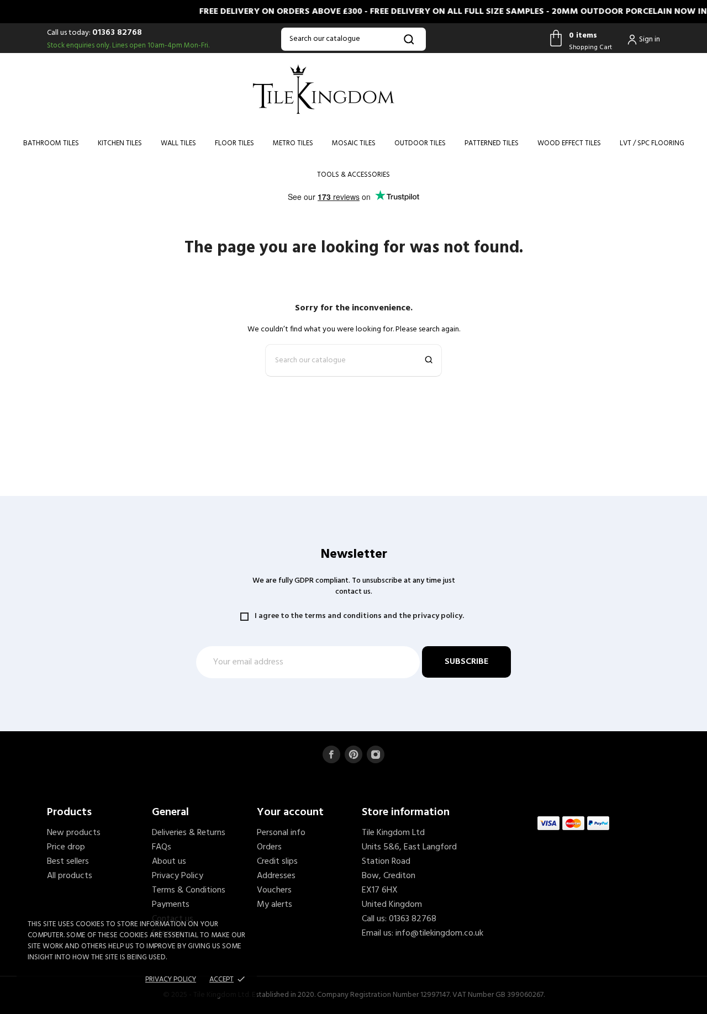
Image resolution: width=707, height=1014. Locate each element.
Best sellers (68, 861)
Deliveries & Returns (188, 833)
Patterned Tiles (492, 143)
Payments (170, 904)
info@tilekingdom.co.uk (439, 933)
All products (69, 876)
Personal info (281, 833)
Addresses (276, 876)
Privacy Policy (177, 876)
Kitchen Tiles (120, 143)
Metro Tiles (293, 143)
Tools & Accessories (353, 175)
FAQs (161, 847)
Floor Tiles (234, 143)
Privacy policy (170, 979)
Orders (269, 847)
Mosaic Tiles (354, 143)
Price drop (66, 847)
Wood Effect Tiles (569, 143)
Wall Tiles (178, 143)
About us (169, 861)
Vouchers (274, 890)
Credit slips (277, 861)
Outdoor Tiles (420, 143)
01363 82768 (117, 32)
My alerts (274, 904)
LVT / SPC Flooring (652, 143)
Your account (290, 812)
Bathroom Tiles (51, 143)
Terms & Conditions (188, 890)
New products (74, 833)
